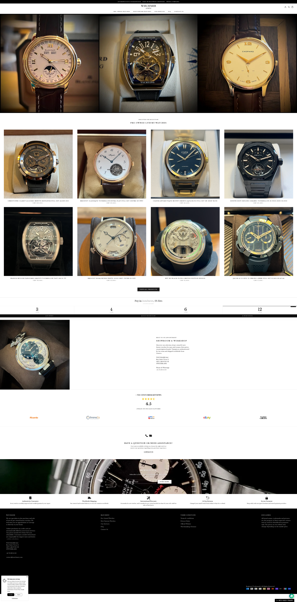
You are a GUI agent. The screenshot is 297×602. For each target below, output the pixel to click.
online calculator (12, 539)
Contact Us (178, 11)
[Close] (27, 577)
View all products (148, 289)
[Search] (289, 7)
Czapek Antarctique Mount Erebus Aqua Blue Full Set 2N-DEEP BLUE (185, 201)
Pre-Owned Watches (122, 11)
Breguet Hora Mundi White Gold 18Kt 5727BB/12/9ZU (112, 278)
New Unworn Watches (142, 11)
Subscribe (164, 481)
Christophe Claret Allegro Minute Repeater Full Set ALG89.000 (38, 201)
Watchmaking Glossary (188, 526)
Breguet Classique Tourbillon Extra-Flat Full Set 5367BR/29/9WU (111, 201)
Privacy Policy (185, 521)
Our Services (159, 11)
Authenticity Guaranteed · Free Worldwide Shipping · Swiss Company (148, 1)
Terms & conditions (187, 518)
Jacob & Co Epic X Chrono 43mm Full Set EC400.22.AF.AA (258, 278)
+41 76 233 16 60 (161, 369)
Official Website (186, 524)
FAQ (169, 11)
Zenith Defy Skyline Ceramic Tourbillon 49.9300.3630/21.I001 (258, 201)
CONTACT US (148, 452)
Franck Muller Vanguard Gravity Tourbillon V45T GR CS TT (38, 278)
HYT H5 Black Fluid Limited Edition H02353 (185, 278)
